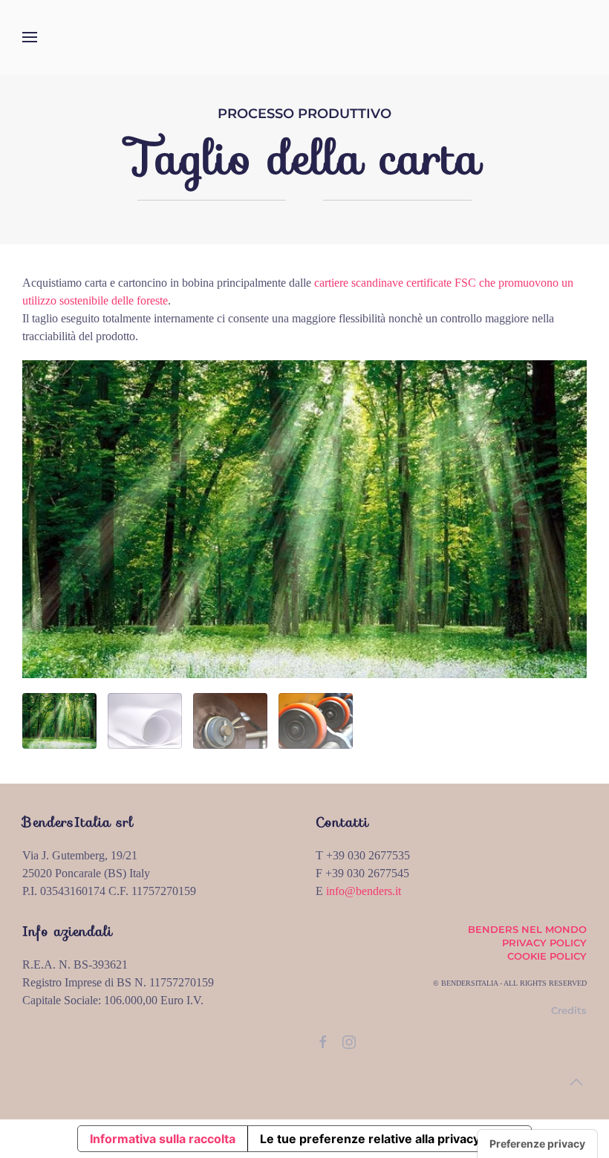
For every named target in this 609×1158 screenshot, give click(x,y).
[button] (29, 37)
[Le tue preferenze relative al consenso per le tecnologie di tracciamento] (537, 1144)
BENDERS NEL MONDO (527, 929)
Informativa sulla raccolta (162, 1138)
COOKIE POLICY (547, 956)
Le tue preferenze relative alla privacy (370, 1138)
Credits (569, 1010)
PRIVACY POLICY (544, 943)
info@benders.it (363, 891)
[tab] (59, 721)
